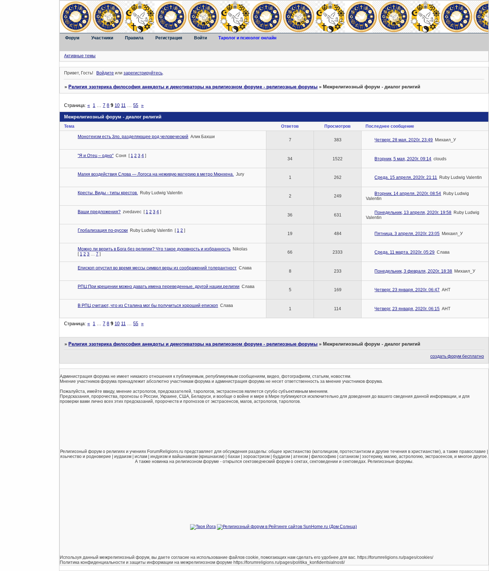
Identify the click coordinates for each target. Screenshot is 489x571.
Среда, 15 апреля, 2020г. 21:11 (405, 177)
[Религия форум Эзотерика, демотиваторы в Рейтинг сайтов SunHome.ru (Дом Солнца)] (287, 526)
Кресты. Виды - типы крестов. (108, 192)
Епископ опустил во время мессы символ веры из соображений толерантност (157, 267)
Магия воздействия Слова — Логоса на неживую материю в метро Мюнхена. (156, 174)
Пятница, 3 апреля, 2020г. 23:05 (407, 233)
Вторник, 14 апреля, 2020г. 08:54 (407, 193)
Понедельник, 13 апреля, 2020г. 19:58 (412, 212)
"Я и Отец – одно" (95, 155)
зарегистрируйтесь (143, 72)
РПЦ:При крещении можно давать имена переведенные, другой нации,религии (158, 286)
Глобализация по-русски (103, 230)
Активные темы (80, 55)
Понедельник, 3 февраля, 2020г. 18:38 (413, 271)
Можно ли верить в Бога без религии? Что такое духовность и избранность (154, 249)
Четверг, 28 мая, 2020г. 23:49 (403, 139)
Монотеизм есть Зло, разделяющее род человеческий (133, 136)
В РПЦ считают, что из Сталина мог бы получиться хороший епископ (148, 305)
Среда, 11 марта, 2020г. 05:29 (404, 252)
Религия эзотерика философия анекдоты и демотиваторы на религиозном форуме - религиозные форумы (193, 86)
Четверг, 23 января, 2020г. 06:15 (407, 308)
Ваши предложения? (99, 211)
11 (123, 105)
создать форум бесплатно (457, 356)
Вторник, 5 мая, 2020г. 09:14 (402, 158)
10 (117, 105)
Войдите (105, 72)
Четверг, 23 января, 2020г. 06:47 (407, 289)
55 (135, 105)
